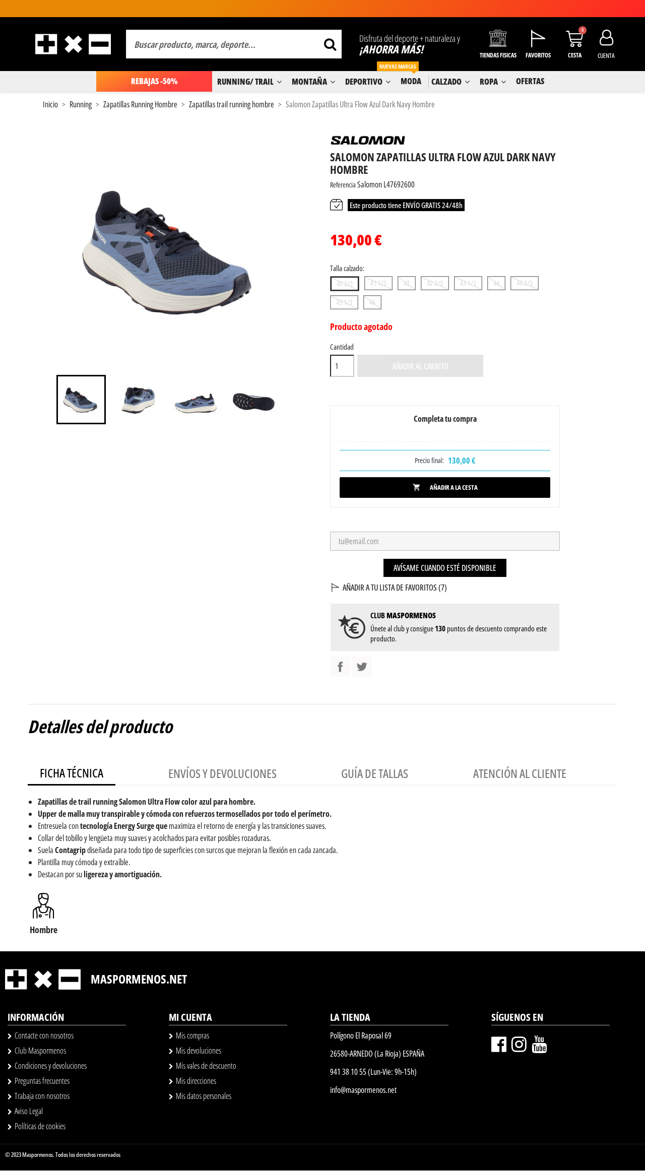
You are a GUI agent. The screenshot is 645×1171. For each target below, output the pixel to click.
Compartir (340, 667)
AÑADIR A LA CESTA (445, 487)
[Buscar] (329, 44)
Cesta (575, 55)
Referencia (343, 184)
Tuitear (362, 667)
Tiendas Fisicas (498, 55)
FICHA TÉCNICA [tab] (71, 772)
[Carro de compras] (574, 38)
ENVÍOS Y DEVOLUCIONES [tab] (222, 773)
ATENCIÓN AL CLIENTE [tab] (519, 773)
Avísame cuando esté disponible (445, 567)
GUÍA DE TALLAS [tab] (374, 773)
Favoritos (538, 55)
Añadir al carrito (420, 366)
